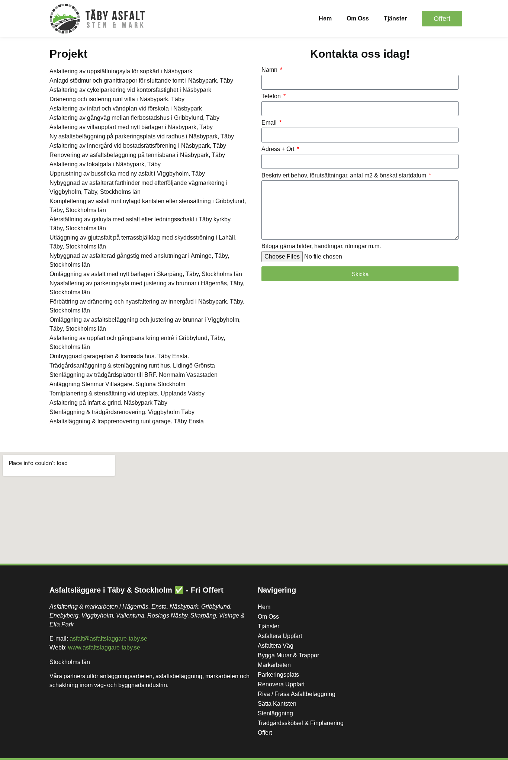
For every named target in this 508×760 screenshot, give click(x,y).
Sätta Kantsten (277, 703)
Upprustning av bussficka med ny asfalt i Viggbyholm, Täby (127, 173)
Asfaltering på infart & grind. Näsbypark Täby (108, 403)
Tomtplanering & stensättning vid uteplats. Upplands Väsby (127, 393)
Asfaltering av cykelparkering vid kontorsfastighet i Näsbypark (130, 90)
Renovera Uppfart (281, 684)
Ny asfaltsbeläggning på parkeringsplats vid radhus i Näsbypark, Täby (141, 136)
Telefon (271, 96)
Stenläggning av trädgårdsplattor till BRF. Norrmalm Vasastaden (133, 375)
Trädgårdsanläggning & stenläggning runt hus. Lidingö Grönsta (132, 365)
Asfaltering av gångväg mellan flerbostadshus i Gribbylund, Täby (134, 118)
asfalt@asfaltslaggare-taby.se (108, 638)
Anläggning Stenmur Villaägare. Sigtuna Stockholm (117, 384)
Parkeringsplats (278, 674)
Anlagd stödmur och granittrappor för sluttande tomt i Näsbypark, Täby (141, 80)
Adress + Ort (278, 149)
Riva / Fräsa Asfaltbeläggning (296, 694)
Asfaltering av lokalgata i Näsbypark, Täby (105, 164)
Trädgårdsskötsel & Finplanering (301, 723)
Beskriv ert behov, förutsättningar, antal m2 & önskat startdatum (344, 176)
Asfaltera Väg (275, 645)
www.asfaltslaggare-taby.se (104, 647)
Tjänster (395, 18)
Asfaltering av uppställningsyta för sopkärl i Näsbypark (120, 71)
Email (269, 123)
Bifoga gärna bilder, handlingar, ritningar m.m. (321, 246)
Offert (265, 732)
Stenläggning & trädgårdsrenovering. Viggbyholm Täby (121, 412)
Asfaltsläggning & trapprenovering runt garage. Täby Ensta (126, 421)
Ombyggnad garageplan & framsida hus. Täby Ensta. (119, 356)
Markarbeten (274, 665)
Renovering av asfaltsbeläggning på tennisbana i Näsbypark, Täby (137, 155)
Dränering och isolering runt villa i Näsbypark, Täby (116, 99)
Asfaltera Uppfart (280, 636)
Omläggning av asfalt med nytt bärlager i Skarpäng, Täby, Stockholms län (145, 274)
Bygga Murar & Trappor (288, 655)
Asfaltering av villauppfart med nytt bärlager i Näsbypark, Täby (131, 127)
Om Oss (358, 18)
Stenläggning (275, 713)
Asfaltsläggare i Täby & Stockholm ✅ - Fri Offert (136, 590)
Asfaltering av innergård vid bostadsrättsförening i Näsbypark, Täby (137, 145)
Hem (325, 18)
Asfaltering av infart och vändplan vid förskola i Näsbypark (125, 108)
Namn (270, 70)
